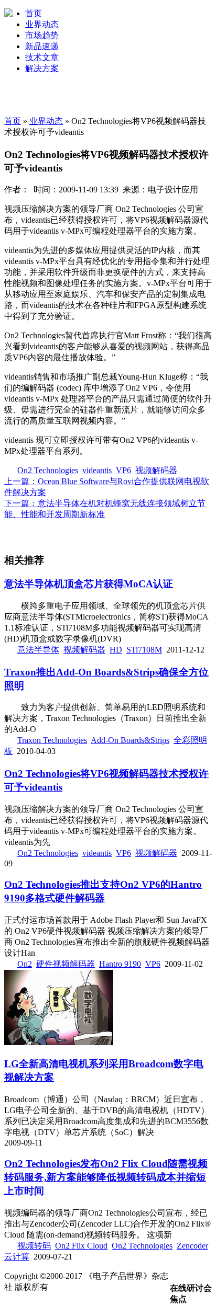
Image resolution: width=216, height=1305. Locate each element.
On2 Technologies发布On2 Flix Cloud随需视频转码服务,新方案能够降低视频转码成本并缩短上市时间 (106, 1177)
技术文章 (42, 57)
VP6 (123, 470)
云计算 (16, 1256)
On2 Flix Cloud (81, 1245)
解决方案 (42, 68)
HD (116, 649)
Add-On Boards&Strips (130, 740)
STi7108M (144, 649)
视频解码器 (156, 470)
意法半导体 (38, 649)
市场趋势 (42, 35)
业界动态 (42, 24)
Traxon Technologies (52, 740)
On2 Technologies (47, 470)
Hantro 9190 (120, 963)
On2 (24, 963)
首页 (33, 13)
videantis (97, 470)
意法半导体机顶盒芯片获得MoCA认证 (88, 583)
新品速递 (42, 46)
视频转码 (34, 1245)
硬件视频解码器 (65, 963)
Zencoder (192, 1245)
